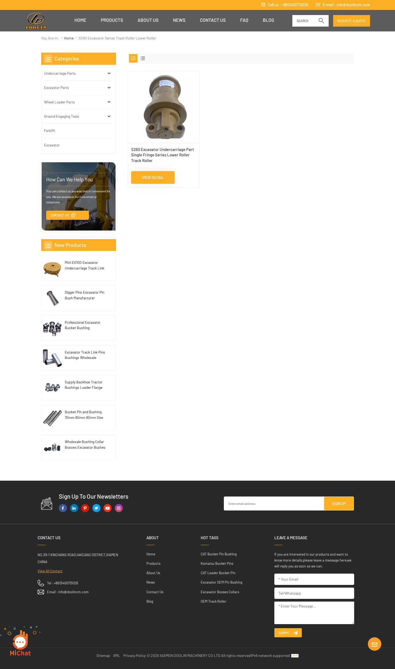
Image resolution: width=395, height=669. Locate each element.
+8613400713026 (295, 4)
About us (148, 20)
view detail (153, 177)
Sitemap (103, 655)
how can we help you (69, 179)
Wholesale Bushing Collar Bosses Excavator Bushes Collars (85, 444)
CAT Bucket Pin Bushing (219, 554)
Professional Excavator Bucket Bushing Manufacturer (82, 325)
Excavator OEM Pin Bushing (221, 582)
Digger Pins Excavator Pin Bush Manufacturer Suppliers (84, 295)
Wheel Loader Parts (59, 102)
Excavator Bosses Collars (220, 592)
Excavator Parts (56, 87)
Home (80, 20)
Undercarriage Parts (60, 73)
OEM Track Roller (213, 601)
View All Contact (50, 571)
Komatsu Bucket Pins (217, 563)
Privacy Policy (134, 655)
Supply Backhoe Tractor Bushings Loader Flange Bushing (83, 385)
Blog (268, 20)
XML (116, 655)
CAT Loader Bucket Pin (218, 573)
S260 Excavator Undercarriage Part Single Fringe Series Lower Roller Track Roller (162, 155)
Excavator (52, 145)
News (179, 20)
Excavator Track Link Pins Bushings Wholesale (85, 355)
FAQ (244, 20)
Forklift (49, 130)
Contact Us (60, 215)
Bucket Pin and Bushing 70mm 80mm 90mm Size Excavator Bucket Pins (84, 414)
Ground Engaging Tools (61, 116)
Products (112, 20)
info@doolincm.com (353, 4)
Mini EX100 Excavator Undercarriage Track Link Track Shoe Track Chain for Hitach (84, 265)
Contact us (213, 20)
